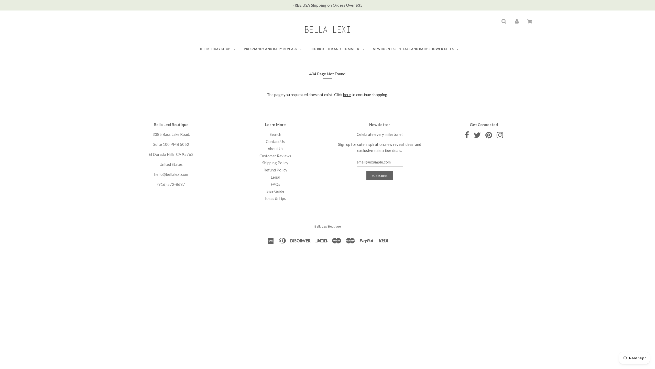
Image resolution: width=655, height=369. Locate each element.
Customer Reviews (275, 155)
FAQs (275, 184)
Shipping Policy (275, 162)
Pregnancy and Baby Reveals (271, 49)
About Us (275, 148)
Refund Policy (275, 170)
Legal (275, 177)
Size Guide (275, 191)
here (347, 94)
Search (275, 134)
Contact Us (275, 141)
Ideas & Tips (275, 198)
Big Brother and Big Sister (335, 49)
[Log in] (517, 21)
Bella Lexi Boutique (327, 226)
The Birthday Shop (213, 49)
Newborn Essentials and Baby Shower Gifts (413, 49)
